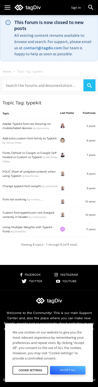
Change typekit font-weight (22, 186)
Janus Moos (13, 142)
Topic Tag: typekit (22, 103)
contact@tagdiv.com (42, 47)
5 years (91, 126)
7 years (91, 155)
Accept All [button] (68, 370)
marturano (39, 217)
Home (7, 71)
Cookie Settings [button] (30, 370)
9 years (91, 173)
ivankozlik (51, 186)
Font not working (14, 199)
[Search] (89, 85)
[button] (90, 7)
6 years (91, 140)
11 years (90, 229)
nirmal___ (37, 199)
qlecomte (43, 128)
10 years (90, 201)
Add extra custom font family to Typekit (30, 138)
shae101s (20, 231)
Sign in (76, 7)
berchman (32, 176)
